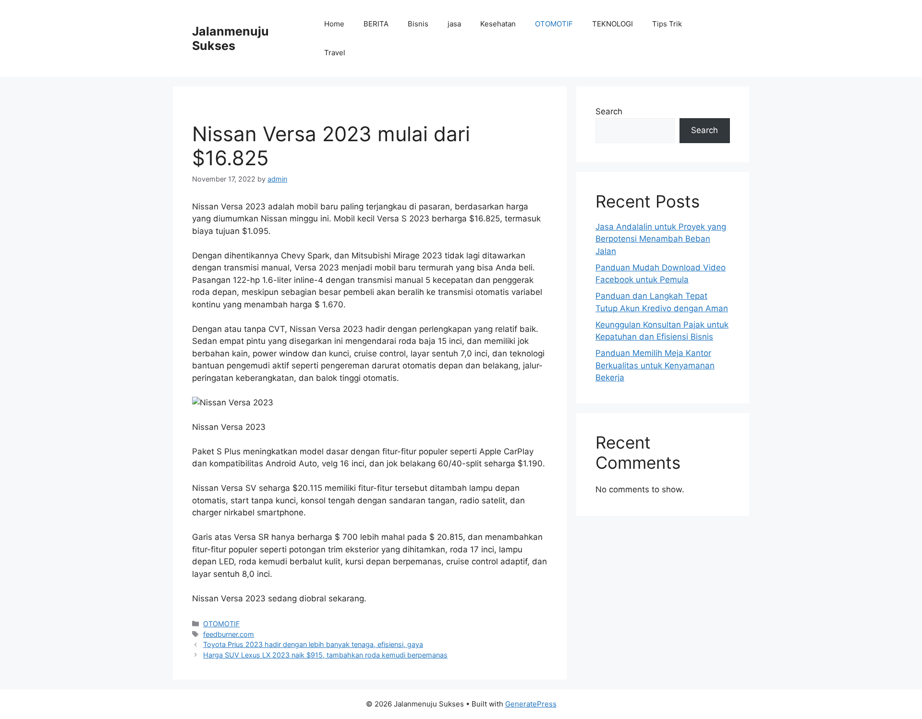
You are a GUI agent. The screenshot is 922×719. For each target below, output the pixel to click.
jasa (454, 23)
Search (608, 111)
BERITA (376, 23)
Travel (334, 52)
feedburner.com (228, 634)
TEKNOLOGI (612, 23)
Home (334, 23)
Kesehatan (498, 23)
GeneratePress (531, 703)
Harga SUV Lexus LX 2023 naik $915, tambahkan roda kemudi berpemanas (325, 655)
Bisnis (418, 23)
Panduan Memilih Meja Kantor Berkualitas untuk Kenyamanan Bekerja (655, 365)
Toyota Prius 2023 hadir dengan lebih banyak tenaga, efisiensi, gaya (313, 644)
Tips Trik (667, 23)
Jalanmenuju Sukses (230, 38)
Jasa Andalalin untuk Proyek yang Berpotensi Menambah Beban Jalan (660, 239)
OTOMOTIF (554, 23)
